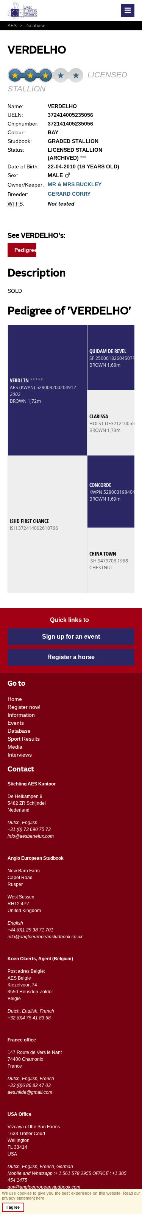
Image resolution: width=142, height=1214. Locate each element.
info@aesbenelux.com (31, 836)
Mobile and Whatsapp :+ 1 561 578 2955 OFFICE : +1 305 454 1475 (67, 1177)
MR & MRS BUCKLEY (74, 184)
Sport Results (24, 739)
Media (15, 747)
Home (15, 699)
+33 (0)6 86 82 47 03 (29, 1085)
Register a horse (71, 657)
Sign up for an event (71, 636)
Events (16, 723)
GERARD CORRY (69, 194)
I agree (13, 1207)
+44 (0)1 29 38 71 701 (30, 930)
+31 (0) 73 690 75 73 (29, 829)
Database (32, 25)
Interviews (20, 755)
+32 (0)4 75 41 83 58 (29, 1018)
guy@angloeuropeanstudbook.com (44, 1187)
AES (13, 25)
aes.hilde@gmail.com (30, 1092)
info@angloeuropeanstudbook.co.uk (45, 936)
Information (21, 715)
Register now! (24, 707)
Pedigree (25, 250)
